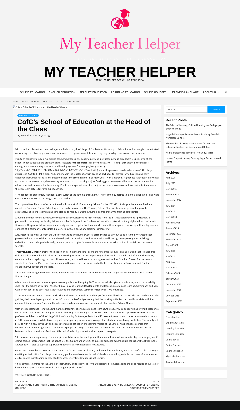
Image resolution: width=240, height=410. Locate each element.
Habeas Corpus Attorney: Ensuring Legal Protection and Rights (193, 160)
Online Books (172, 339)
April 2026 (170, 177)
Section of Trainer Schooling (41, 208)
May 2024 (170, 211)
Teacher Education (93, 92)
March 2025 (171, 188)
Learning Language (185, 92)
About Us (209, 92)
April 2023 (170, 261)
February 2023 (173, 273)
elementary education (127, 173)
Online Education (32, 92)
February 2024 (173, 222)
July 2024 (170, 205)
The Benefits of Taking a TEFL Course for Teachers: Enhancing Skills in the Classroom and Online (191, 145)
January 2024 (172, 228)
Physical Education (175, 356)
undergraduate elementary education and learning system (45, 166)
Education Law (173, 317)
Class (23, 375)
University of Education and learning (123, 149)
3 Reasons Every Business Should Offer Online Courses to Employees (128, 384)
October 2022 (172, 295)
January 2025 (172, 194)
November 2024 (173, 200)
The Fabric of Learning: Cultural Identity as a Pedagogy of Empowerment (194, 127)
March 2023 (171, 267)
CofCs (29, 375)
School (46, 375)
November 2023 (173, 239)
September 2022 (174, 301)
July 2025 (170, 183)
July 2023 (170, 250)
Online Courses (155, 92)
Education (37, 375)
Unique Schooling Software (70, 316)
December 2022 (173, 284)
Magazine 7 (138, 405)
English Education (62, 92)
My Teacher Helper (120, 72)
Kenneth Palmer (29, 135)
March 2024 (171, 216)
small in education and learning (120, 251)
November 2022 (173, 290)
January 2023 (172, 278)
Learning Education (125, 92)
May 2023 (170, 256)
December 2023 (173, 233)
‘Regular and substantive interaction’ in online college (46, 384)
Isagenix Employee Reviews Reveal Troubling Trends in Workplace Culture (193, 136)
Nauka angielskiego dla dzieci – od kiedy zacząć (189, 152)
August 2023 (172, 245)
